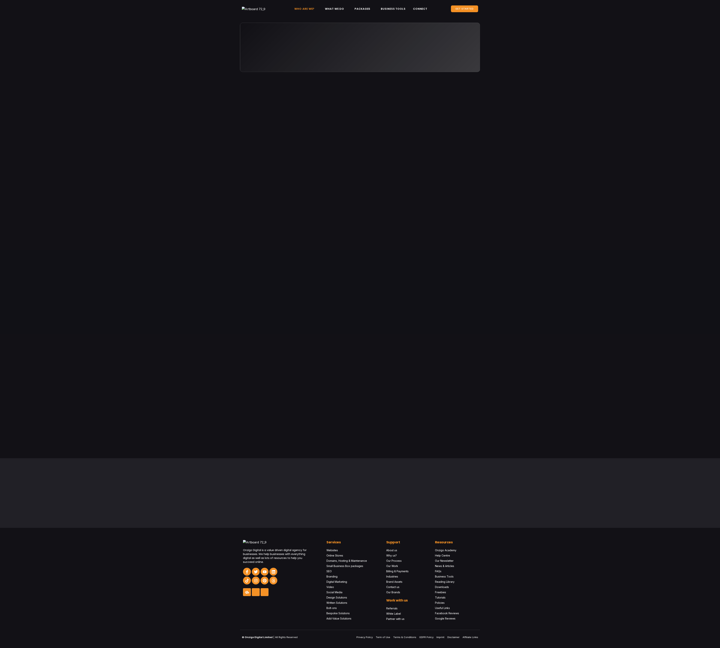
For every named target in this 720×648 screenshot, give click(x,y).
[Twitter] (256, 572)
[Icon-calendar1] (264, 592)
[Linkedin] (273, 572)
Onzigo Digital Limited (259, 637)
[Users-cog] (247, 592)
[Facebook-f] (247, 572)
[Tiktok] (247, 580)
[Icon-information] (256, 592)
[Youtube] (264, 572)
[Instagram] (256, 580)
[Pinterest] (264, 580)
